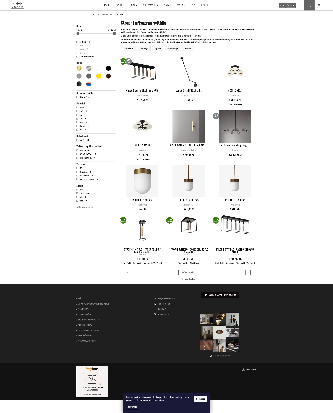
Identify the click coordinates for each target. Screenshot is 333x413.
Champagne (238, 104)
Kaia (82, 197)
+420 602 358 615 (164, 304)
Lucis (82, 200)
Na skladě (84, 41)
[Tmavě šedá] (88, 76)
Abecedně (187, 48)
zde (162, 400)
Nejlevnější (144, 48)
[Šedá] (79, 76)
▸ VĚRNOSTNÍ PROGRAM (84, 325)
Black (230, 104)
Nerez (83, 122)
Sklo (82, 129)
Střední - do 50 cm (87, 154)
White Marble (183, 263)
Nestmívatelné (86, 175)
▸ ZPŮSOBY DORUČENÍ (83, 314)
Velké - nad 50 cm (87, 157)
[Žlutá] (98, 76)
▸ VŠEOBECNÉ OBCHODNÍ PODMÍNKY (88, 330)
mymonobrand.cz (164, 314)
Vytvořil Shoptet (251, 369)
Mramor (83, 126)
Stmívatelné (85, 172)
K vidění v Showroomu (88, 56)
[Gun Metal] (79, 84)
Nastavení (132, 406)
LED (82, 168)
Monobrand (162, 309)
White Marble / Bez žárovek (153, 263)
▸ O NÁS (79, 298)
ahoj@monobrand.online (166, 298)
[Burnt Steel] (88, 84)
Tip (82, 52)
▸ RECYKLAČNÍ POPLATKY (84, 335)
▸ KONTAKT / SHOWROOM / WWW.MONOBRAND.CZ (92, 304)
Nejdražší (158, 48)
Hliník (82, 111)
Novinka (83, 49)
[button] (220, 295)
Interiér (84, 140)
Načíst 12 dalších (188, 272)
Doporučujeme (129, 48)
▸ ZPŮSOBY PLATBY (82, 309)
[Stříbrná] (88, 68)
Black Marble (194, 263)
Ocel (82, 118)
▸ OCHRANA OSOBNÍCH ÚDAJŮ (86, 340)
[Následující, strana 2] (248, 272)
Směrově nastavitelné (88, 179)
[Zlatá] (79, 68)
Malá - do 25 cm (86, 150)
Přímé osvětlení (86, 97)
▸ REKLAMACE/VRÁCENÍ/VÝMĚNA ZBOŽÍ (88, 319)
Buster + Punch (86, 193)
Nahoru (130, 272)
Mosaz (83, 107)
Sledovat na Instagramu (222, 355)
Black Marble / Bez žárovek (131, 263)
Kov (82, 114)
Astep (83, 189)
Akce (82, 45)
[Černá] (108, 68)
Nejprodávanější (172, 48)
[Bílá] (98, 68)
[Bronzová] (108, 76)
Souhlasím (200, 398)
